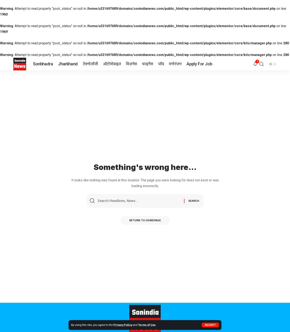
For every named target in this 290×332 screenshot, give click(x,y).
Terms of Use (147, 324)
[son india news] (19, 64)
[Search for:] (139, 201)
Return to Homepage (145, 220)
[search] (261, 64)
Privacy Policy (122, 324)
